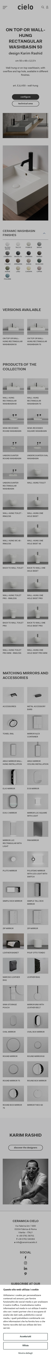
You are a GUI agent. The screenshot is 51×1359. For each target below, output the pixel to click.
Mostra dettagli (25, 1353)
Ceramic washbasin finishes (19, 233)
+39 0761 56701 (26, 1236)
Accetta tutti (25, 1337)
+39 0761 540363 (26, 1239)
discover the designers (25, 1148)
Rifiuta (25, 1346)
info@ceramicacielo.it (26, 1242)
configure (25, 97)
